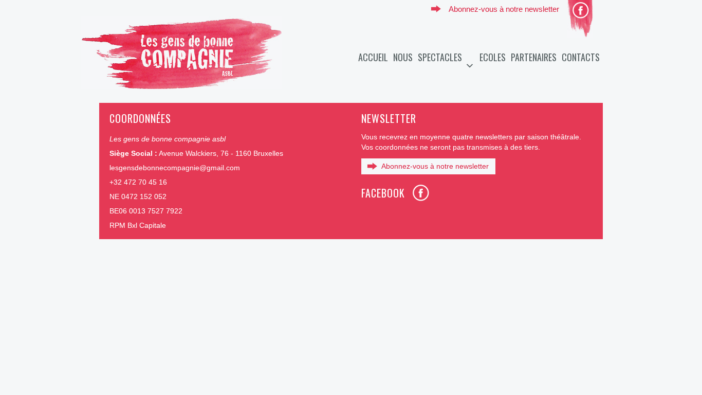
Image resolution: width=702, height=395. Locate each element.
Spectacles (440, 57)
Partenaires (534, 57)
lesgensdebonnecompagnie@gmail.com (174, 168)
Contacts (581, 57)
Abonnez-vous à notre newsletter (504, 9)
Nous (403, 57)
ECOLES (492, 57)
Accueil (373, 57)
